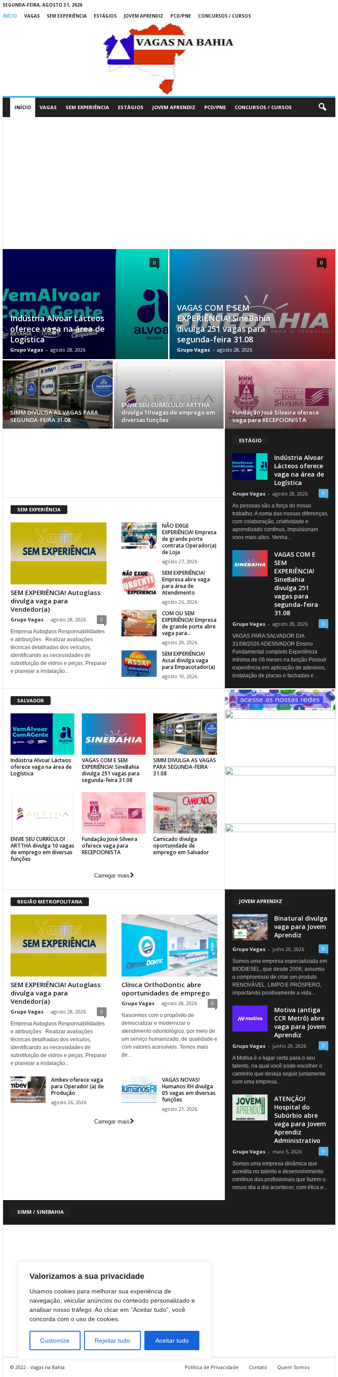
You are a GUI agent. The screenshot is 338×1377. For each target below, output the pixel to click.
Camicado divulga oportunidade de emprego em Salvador (181, 845)
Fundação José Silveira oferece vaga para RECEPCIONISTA (275, 416)
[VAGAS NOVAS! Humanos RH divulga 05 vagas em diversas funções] (139, 1089)
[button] (322, 107)
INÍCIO (10, 16)
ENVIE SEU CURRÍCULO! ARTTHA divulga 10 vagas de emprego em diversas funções (168, 412)
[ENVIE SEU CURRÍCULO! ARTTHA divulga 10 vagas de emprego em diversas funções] (169, 395)
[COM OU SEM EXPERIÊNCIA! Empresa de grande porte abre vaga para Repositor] (139, 623)
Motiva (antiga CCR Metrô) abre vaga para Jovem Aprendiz (300, 1022)
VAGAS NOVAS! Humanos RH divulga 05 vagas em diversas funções (189, 1089)
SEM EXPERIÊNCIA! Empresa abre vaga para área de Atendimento (186, 582)
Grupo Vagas (26, 349)
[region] (114, 1310)
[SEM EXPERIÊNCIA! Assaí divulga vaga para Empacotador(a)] (139, 663)
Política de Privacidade (212, 1367)
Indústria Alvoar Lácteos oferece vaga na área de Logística (57, 329)
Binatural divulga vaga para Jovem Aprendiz (300, 926)
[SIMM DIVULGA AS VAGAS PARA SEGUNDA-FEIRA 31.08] (58, 395)
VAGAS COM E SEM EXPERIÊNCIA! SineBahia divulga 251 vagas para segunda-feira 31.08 (224, 323)
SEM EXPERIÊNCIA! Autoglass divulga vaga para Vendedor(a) (56, 600)
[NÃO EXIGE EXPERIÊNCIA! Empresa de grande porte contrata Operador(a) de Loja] (139, 535)
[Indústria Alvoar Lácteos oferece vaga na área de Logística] (42, 734)
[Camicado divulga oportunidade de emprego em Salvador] (185, 813)
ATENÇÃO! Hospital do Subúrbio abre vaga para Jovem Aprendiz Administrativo (300, 1119)
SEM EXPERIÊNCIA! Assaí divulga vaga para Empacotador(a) (188, 660)
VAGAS (32, 16)
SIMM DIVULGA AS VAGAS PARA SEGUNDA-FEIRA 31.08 (54, 416)
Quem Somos (293, 1367)
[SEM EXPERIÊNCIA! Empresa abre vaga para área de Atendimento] (139, 582)
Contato (258, 1367)
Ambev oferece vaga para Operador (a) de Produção (77, 1086)
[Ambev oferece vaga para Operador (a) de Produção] (28, 1089)
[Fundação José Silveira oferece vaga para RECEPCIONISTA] (280, 396)
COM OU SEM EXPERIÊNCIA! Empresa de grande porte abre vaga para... (189, 623)
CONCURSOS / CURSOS (224, 16)
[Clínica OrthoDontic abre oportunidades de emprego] (169, 945)
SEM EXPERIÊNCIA (67, 16)
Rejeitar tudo (112, 1340)
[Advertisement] (169, 183)
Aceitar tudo (172, 1340)
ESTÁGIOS (105, 16)
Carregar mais (112, 875)
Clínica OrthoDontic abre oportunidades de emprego (165, 988)
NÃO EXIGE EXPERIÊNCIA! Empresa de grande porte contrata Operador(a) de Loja (189, 539)
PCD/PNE (180, 16)
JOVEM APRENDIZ (143, 16)
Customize (55, 1340)
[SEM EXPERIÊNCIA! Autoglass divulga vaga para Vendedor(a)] (59, 553)
